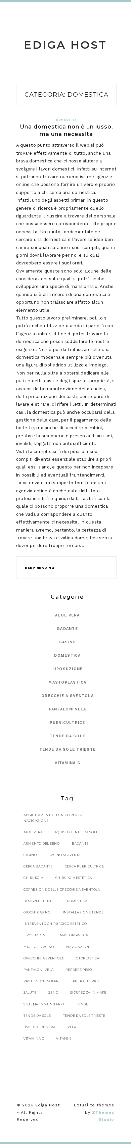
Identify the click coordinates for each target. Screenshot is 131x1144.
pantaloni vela (39, 970)
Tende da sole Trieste (67, 749)
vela (72, 1027)
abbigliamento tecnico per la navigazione (53, 817)
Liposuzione (67, 669)
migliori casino (39, 947)
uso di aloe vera (39, 1027)
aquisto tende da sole (76, 832)
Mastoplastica (67, 682)
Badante (67, 629)
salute (30, 992)
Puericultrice (67, 722)
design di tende (39, 901)
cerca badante (38, 866)
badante (80, 843)
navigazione (78, 947)
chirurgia (33, 878)
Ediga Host (65, 44)
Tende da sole (67, 736)
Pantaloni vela (67, 709)
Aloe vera (67, 615)
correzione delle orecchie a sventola (62, 889)
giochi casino (37, 912)
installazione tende (83, 912)
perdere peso (79, 970)
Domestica (66, 119)
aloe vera (33, 832)
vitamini (64, 1038)
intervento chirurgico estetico (55, 924)
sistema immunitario (44, 1004)
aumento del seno (42, 843)
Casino (67, 642)
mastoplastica (74, 935)
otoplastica (87, 958)
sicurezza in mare (88, 992)
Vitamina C (67, 763)
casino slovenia (64, 855)
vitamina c (34, 1038)
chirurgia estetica (73, 878)
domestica (77, 901)
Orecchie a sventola (67, 696)
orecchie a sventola (44, 958)
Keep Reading (39, 567)
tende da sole (37, 1015)
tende (82, 1004)
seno (53, 992)
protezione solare (42, 981)
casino (30, 855)
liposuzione (36, 935)
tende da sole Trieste (84, 1015)
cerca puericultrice (84, 866)
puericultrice (86, 981)
